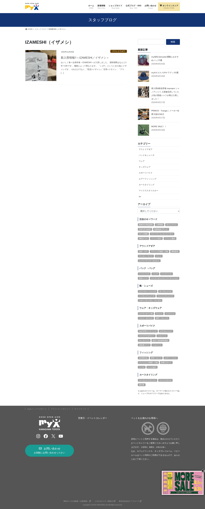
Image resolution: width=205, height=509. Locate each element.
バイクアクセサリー (146, 336)
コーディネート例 (146, 314)
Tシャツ (159, 314)
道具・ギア (143, 251)
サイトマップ (80, 409)
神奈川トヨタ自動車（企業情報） (76, 501)
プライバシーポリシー (60, 409)
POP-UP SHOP (145, 229)
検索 (173, 42)
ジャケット (170, 314)
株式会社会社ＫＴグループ (129, 501)
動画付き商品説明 (146, 225)
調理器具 (175, 251)
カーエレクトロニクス (147, 380)
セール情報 (143, 234)
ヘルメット (162, 336)
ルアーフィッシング (147, 179)
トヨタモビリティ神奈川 (104, 501)
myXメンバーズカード (37, 409)
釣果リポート (166, 363)
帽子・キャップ (162, 318)
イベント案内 (170, 238)
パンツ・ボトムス (146, 318)
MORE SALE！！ (159, 126)
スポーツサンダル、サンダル (150, 300)
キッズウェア (144, 167)
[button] (49, 451)
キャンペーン (172, 225)
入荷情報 (159, 225)
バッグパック (166, 274)
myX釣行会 (143, 358)
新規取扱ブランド (161, 229)
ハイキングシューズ (146, 296)
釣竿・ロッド (156, 358)
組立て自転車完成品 (160, 340)
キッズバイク (144, 340)
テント (158, 256)
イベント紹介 (156, 238)
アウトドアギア (118, 51)
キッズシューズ (165, 291)
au (140, 196)
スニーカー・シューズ (147, 291)
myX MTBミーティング (147, 331)
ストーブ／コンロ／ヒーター (162, 234)
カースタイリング (146, 185)
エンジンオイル (165, 380)
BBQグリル (143, 238)
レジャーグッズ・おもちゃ (149, 261)
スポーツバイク (145, 173)
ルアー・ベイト (171, 358)
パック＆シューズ (146, 155)
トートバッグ (144, 274)
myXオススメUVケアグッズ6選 (165, 72)
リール (141, 367)
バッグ (155, 274)
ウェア (142, 161)
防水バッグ (143, 278)
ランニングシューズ (165, 296)
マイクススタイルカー (148, 190)
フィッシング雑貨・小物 (148, 363)
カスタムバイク (166, 331)
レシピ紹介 (152, 367)
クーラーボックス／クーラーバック (164, 278)
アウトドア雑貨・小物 (159, 251)
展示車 (141, 385)
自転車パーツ (144, 345)
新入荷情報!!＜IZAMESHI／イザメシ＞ (85, 57)
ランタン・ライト (146, 256)
